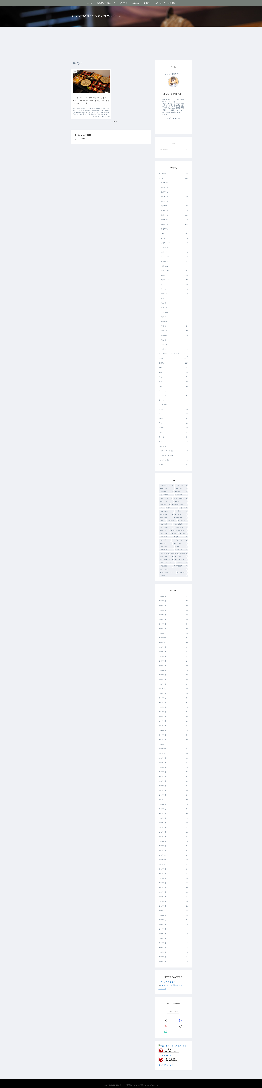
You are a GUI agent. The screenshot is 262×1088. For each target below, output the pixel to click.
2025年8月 (173, 652)
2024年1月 (173, 739)
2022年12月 (173, 799)
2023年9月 (173, 758)
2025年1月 (173, 684)
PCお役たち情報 (173, 460)
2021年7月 (173, 878)
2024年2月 (173, 735)
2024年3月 (173, 730)
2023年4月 (173, 781)
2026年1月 (173, 628)
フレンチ (173, 400)
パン (173, 284)
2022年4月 (173, 836)
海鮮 (173, 367)
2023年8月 (173, 763)
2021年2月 (173, 901)
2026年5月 (173, 610)
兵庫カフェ (174, 215)
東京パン (174, 307)
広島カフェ (174, 192)
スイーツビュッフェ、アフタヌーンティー (173, 354)
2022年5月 (173, 832)
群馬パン (174, 298)
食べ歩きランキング (166, 1065)
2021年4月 (173, 892)
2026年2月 (173, 624)
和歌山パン (174, 321)
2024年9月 (173, 702)
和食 (173, 423)
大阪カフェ (174, 220)
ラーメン (173, 437)
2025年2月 (173, 679)
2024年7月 (173, 712)
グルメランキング (165, 1055)
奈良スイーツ (174, 247)
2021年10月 (173, 864)
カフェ (173, 178)
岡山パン (174, 340)
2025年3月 (173, 675)
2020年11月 (173, 915)
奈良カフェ (174, 229)
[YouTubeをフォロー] (173, 118)
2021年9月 (173, 869)
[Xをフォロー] (167, 118)
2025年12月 (173, 633)
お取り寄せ (173, 446)
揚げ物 (173, 418)
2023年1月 (173, 795)
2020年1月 (173, 961)
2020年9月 (173, 924)
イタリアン (173, 395)
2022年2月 (173, 846)
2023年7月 (173, 767)
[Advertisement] (131, 43)
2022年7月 (173, 823)
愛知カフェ (174, 196)
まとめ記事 (173, 173)
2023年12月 (173, 744)
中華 (173, 381)
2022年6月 (173, 827)
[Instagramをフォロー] (170, 118)
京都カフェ (174, 224)
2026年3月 (173, 619)
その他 (173, 465)
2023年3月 (173, 786)
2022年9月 (173, 813)
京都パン (174, 326)
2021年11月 (173, 860)
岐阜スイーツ (174, 252)
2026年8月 (173, 596)
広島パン (174, 344)
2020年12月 (173, 910)
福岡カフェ (174, 187)
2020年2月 (173, 957)
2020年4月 (173, 947)
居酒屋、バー (173, 363)
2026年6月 (173, 605)
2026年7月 (173, 601)
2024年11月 (173, 693)
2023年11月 (173, 749)
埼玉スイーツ (174, 256)
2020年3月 (173, 952)
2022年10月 (173, 809)
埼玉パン (174, 303)
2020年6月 (173, 938)
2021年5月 (173, 887)
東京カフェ (174, 206)
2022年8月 (173, 818)
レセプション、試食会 (173, 451)
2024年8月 (173, 707)
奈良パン (174, 289)
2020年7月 (173, 934)
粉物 (173, 432)
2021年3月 (173, 897)
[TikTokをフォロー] (176, 118)
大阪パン (174, 330)
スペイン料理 (173, 404)
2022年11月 (173, 804)
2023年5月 (173, 776)
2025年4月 (173, 670)
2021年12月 (173, 855)
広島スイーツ (174, 243)
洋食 (173, 377)
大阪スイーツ (174, 275)
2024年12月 (173, 689)
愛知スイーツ (174, 238)
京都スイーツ (174, 270)
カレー (173, 414)
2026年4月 (173, 615)
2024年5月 (173, 721)
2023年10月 (173, 753)
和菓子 (172, 358)
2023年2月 (173, 790)
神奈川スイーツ (174, 266)
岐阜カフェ (174, 183)
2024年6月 (173, 716)
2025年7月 (173, 656)
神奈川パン (174, 312)
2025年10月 (173, 642)
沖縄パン (174, 349)
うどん (173, 441)
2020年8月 (173, 929)
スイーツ (173, 233)
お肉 (173, 386)
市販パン (174, 294)
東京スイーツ (174, 261)
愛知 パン (174, 317)
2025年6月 (173, 661)
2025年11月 (173, 638)
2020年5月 (173, 943)
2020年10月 (173, 920)
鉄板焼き (173, 428)
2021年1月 (173, 906)
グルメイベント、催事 (173, 455)
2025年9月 (173, 647)
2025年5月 (173, 665)
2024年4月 (173, 725)
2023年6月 (173, 772)
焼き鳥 (173, 409)
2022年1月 (173, 850)
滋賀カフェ (174, 210)
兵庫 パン (174, 335)
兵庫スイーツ (174, 280)
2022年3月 (173, 841)
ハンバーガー (173, 391)
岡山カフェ (174, 201)
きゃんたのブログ (167, 982)
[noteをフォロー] (179, 118)
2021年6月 (173, 883)
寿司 (173, 372)
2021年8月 (173, 873)
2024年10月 (173, 698)
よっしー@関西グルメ (173, 94)
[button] (186, 149)
